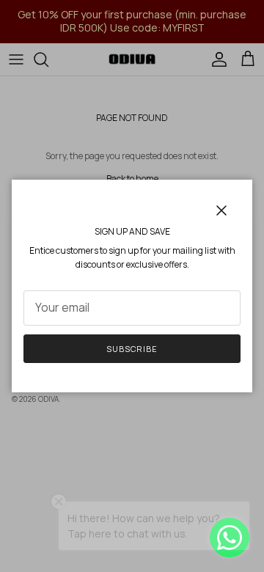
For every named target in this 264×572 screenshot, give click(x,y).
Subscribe (132, 348)
